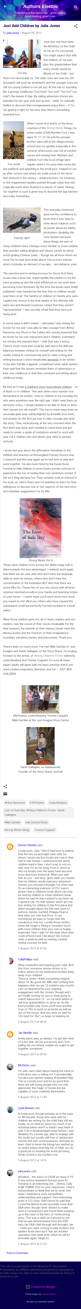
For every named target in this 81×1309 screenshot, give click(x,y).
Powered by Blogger (43, 1287)
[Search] (75, 7)
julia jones (24, 1171)
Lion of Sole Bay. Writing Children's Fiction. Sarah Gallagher (35, 813)
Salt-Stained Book (36, 822)
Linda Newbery (58, 802)
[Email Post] (5, 795)
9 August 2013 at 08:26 (32, 1022)
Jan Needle (25, 1032)
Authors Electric (40, 6)
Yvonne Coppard (44, 830)
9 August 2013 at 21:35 (32, 1244)
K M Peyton (37, 802)
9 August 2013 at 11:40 (32, 1097)
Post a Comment (17, 1253)
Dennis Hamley (27, 845)
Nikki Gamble (13, 822)
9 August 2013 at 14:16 (32, 1160)
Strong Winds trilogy (17, 830)
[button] (75, 27)
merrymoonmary (49, 1294)
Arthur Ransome (15, 802)
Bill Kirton (24, 1065)
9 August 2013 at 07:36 (32, 948)
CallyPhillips (25, 959)
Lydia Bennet (26, 1108)
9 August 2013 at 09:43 (32, 1054)
